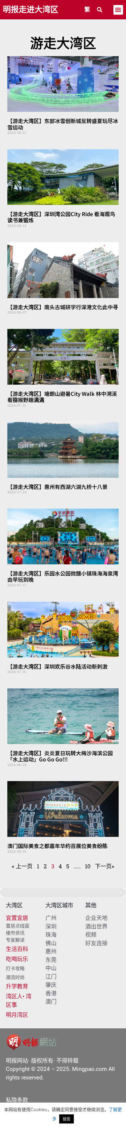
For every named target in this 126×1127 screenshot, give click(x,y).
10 (88, 866)
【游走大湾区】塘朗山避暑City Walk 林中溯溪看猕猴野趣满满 (62, 397)
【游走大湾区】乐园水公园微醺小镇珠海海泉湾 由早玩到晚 (62, 576)
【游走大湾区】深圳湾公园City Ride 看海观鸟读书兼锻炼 (61, 217)
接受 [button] (66, 1118)
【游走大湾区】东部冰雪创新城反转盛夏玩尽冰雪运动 (62, 124)
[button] (100, 10)
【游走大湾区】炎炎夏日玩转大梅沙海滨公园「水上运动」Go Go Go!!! (60, 756)
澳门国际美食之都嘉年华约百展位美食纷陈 (57, 846)
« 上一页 (22, 866)
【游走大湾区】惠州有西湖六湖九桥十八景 (57, 486)
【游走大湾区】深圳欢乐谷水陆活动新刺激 (57, 666)
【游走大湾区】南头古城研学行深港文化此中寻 (62, 307)
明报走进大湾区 (30, 9)
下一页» (104, 866)
